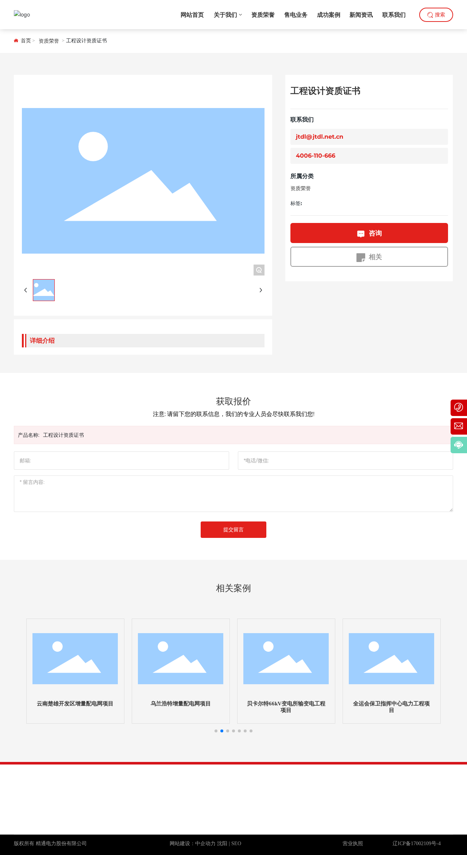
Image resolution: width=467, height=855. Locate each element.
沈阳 (222, 843)
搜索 (440, 15)
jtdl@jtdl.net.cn (319, 137)
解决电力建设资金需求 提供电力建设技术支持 (65, 813)
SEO (236, 843)
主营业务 (399, 785)
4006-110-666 (315, 156)
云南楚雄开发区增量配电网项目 (75, 703)
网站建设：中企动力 (193, 843)
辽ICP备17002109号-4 (417, 843)
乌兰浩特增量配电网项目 (181, 703)
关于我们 (330, 785)
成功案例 (434, 785)
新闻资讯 (365, 785)
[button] (216, 730)
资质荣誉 (49, 41)
